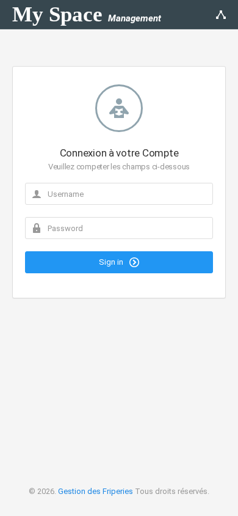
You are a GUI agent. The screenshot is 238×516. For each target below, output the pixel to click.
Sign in (112, 262)
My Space (86, 14)
